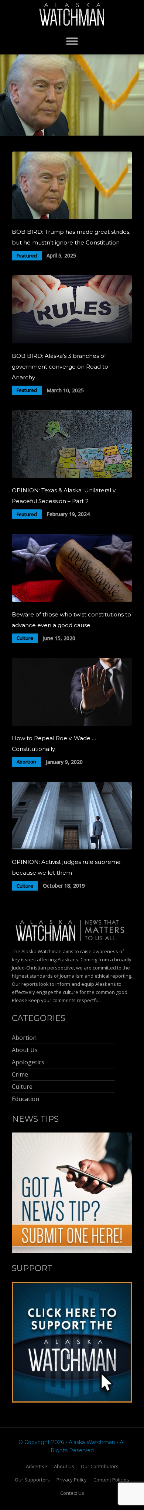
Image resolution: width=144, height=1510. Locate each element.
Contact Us (72, 1493)
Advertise (36, 1466)
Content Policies (111, 1479)
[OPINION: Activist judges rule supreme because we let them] (72, 847)
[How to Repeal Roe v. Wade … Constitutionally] (72, 724)
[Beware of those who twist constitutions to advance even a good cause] (72, 600)
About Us (64, 1466)
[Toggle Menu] (72, 40)
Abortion (26, 761)
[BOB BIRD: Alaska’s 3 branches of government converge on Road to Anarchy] (72, 341)
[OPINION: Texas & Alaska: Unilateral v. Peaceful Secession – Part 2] (72, 476)
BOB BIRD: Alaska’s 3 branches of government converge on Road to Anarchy (60, 366)
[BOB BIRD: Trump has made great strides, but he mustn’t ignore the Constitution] (72, 217)
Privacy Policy (71, 1479)
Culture (25, 638)
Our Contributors (100, 1466)
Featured (27, 255)
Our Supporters (32, 1479)
